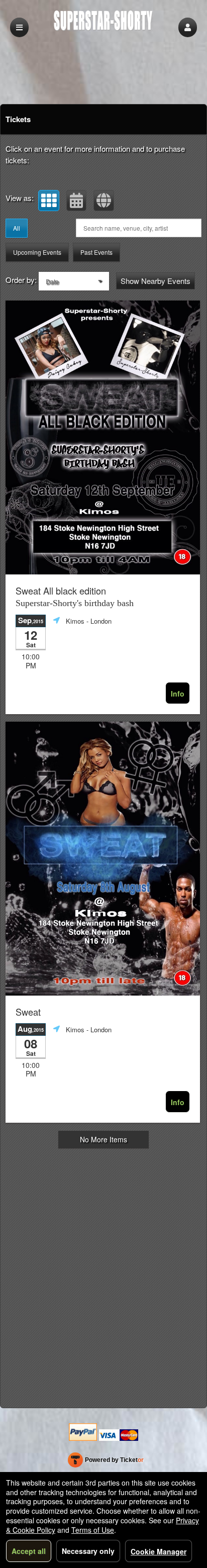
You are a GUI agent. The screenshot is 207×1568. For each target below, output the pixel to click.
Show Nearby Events (155, 280)
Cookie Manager (158, 1551)
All (16, 228)
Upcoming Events (37, 252)
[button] (187, 27)
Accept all (29, 1551)
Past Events (96, 252)
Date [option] (52, 281)
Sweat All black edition (75, 596)
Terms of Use (92, 1530)
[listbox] (74, 281)
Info (177, 694)
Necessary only (88, 1551)
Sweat (28, 1012)
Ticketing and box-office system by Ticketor (105, 1461)
